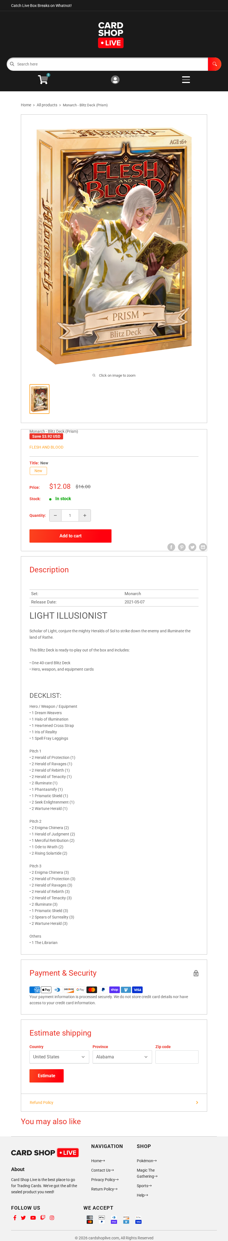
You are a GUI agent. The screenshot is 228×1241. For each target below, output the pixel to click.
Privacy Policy (103, 1179)
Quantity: (37, 515)
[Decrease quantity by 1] (55, 515)
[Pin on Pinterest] (182, 547)
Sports (142, 1186)
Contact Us (100, 1170)
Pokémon (145, 1161)
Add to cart (70, 535)
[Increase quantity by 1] (85, 515)
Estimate (46, 1075)
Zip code (163, 1047)
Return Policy (102, 1189)
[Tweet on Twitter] (192, 547)
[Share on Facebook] (171, 547)
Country (36, 1047)
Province (100, 1047)
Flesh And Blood (46, 447)
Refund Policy (41, 1102)
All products (47, 105)
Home (26, 105)
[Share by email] (203, 547)
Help (141, 1195)
